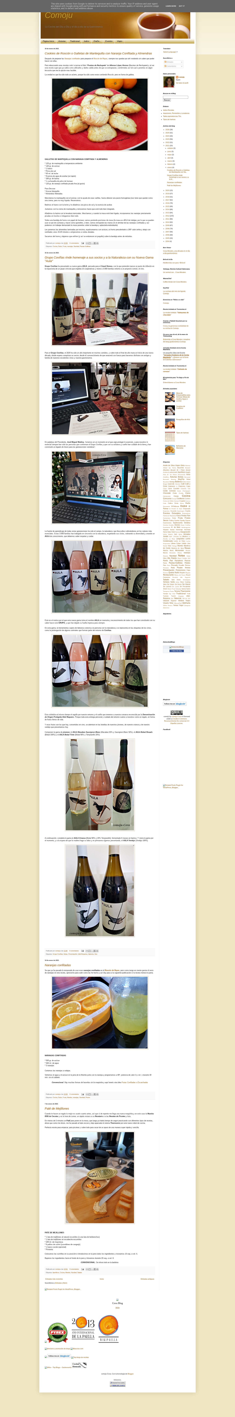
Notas (66, 954)
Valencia (91, 954)
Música (179, 553)
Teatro (172, 591)
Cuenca (187, 501)
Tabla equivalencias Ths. (172, 116)
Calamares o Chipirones (176, 486)
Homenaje (179, 529)
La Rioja (172, 539)
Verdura (181, 601)
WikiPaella (186, 603)
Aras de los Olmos (170, 474)
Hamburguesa (185, 527)
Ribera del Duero (179, 575)
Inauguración (185, 532)
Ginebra (165, 525)
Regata (188, 572)
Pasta (165, 563)
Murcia (165, 553)
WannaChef (178, 603)
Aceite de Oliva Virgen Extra (174, 465)
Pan (171, 560)
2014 (168, 209)
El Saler (179, 508)
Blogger (130, 1374)
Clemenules (166, 496)
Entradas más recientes (54, 1279)
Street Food (171, 589)
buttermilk (171, 484)
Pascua (187, 561)
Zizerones (166, 608)
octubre (170, 148)
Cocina (55, 246)
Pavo (168, 565)
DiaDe (187, 503)
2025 (168, 133)
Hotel (173, 532)
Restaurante (168, 575)
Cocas (176, 496)
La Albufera (184, 536)
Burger (165, 484)
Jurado (165, 536)
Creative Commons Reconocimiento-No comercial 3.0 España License (176, 721)
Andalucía (166, 472)
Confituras (180, 499)
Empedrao (166, 511)
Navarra (165, 556)
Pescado (174, 565)
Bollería (178, 481)
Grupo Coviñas (58, 954)
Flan (188, 516)
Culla (164, 503)
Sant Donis (176, 579)
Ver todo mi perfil (182, 83)
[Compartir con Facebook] (94, 243)
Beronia (173, 479)
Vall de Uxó (186, 598)
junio (169, 152)
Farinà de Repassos (169, 515)
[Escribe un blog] (89, 243)
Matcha (165, 550)
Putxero (165, 572)
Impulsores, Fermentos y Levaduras (176, 113)
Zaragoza (187, 605)
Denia (176, 503)
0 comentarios (74, 243)
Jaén (175, 534)
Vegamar (174, 600)
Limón (184, 543)
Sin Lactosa (167, 586)
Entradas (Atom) (61, 1283)
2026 (168, 130)
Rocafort (175, 577)
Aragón (187, 472)
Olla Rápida (172, 558)
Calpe (188, 486)
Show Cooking (185, 582)
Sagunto (187, 577)
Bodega (172, 482)
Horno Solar (167, 532)
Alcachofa (180, 468)
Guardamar (166, 527)
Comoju (59, 15)
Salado (79, 1272)
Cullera (170, 503)
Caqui (165, 488)
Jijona (180, 534)
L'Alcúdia (176, 536)
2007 (168, 232)
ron (181, 577)
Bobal (188, 479)
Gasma (187, 520)
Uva (172, 598)
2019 (168, 194)
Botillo (184, 482)
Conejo (174, 498)
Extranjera (176, 513)
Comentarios (171, 66)
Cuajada (182, 501)
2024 (168, 136)
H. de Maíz (175, 527)
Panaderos (179, 561)
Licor (179, 543)
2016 (168, 203)
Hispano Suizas (168, 529)
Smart (165, 589)
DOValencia (175, 506)
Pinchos (187, 565)
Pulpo (188, 570)
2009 (168, 225)
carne (170, 488)
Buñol (188, 482)
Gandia (182, 520)
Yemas (175, 605)
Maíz (169, 546)
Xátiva (165, 605)
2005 (168, 238)
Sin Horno (178, 584)
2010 (168, 222)
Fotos (174, 518)
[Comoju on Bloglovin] (175, 705)
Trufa (188, 593)
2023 (168, 139)
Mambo (69, 1097)
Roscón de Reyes (100, 59)
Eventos (109, 41)
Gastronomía (178, 523)
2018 (168, 197)
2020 (168, 190)
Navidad (76, 246)
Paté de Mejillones (57, 1108)
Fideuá (178, 515)
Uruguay (181, 596)
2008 (168, 229)
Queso (171, 572)
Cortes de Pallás (168, 501)
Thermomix (185, 591)
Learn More (171, 6)
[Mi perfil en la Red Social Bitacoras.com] (77, 1349)
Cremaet (176, 501)
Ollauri (179, 558)
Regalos (182, 572)
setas (177, 582)
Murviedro (172, 553)
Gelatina (187, 523)
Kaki (170, 536)
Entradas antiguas (147, 1279)
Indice (86, 41)
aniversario (173, 472)
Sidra (164, 584)
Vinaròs (166, 603)
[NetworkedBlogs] (176, 647)
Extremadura (186, 513)
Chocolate (167, 493)
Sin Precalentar (185, 586)
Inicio (102, 1279)
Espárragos (180, 511)
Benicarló (166, 479)
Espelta (187, 511)
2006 (168, 235)
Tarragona (166, 591)
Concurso (167, 498)
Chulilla (181, 493)
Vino (95, 954)
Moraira (188, 550)
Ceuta (179, 491)
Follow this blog (177, 651)
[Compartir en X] (92, 243)
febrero (170, 164)
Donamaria (166, 506)
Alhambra (166, 470)
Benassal (187, 477)
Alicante (173, 470)
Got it (182, 6)
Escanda (173, 511)
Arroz (188, 474)
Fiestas (184, 516)
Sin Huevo (186, 584)
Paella (165, 561)
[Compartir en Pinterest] (97, 243)
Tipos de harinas (169, 119)
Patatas (187, 563)
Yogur (181, 605)
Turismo (165, 596)
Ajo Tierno (172, 468)
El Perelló (172, 508)
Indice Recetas (168, 110)
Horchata (187, 529)
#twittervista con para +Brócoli (174, 263)
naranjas (70, 246)
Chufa (175, 493)
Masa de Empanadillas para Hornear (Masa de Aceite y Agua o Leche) (183, 397)
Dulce (60, 246)
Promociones (180, 570)
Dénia (182, 503)
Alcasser (187, 468)
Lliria (188, 543)
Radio (177, 573)
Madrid (165, 546)
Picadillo (181, 565)
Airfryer (165, 468)
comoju (57, 243)
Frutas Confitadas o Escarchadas (135, 1082)
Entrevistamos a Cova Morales (174, 382)
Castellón (176, 488)
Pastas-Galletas (85, 246)
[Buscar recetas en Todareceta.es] (80, 1357)
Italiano (170, 534)
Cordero (187, 498)
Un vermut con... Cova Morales (174, 272)
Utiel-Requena (82, 954)
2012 (168, 216)
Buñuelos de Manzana (181, 447)
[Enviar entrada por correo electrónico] (82, 243)
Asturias (62, 41)
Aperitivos (56, 1272)
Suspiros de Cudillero (180, 407)
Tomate (165, 593)
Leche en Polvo (179, 541)
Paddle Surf (186, 558)
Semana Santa (169, 582)
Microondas (179, 550)
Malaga (174, 546)
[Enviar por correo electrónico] (87, 243)
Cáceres (177, 484)
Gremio (177, 525)
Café (183, 484)
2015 (168, 206)
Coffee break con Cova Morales (174, 282)
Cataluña (183, 488)
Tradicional (75, 41)
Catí (189, 488)
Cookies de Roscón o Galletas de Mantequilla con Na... (178, 171)
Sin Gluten (170, 584)
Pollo (173, 568)
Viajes (119, 41)
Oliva (164, 558)
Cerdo (165, 491)
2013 (168, 213)
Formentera (166, 518)
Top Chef (172, 593)
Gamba (176, 520)
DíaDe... (97, 41)
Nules (188, 556)
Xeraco (170, 605)
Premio (187, 568)
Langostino (180, 539)
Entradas (169, 62)
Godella (171, 525)
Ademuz (187, 465)
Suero (188, 589)
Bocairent (166, 482)
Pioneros (166, 568)
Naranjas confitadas (58, 965)
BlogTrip (181, 479)
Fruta (64, 246)
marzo (169, 161)
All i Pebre (181, 470)
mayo (169, 155)
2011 (168, 219)
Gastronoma (167, 523)
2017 (168, 200)
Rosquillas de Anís (183, 420)
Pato (164, 565)
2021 (168, 146)
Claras (187, 493)
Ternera (177, 591)
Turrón (173, 596)
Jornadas (186, 534)
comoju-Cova (177, 716)
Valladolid (166, 600)
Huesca (177, 532)
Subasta (178, 589)
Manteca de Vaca (177, 548)
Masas (187, 548)
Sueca (184, 589)
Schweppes (186, 579)
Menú (171, 550)
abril (169, 158)
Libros (173, 543)
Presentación (72, 954)
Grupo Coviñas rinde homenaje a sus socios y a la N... (178, 177)
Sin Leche (175, 586)
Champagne (186, 491)
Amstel (188, 470)
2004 (168, 241)
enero (169, 167)
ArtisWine (166, 477)
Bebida (180, 477)
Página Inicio (48, 41)
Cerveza (172, 491)
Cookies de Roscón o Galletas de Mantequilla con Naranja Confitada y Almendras (98, 53)
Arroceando (181, 474)
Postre (88, 1097)
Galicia (171, 520)
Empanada (186, 508)
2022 (168, 142)
